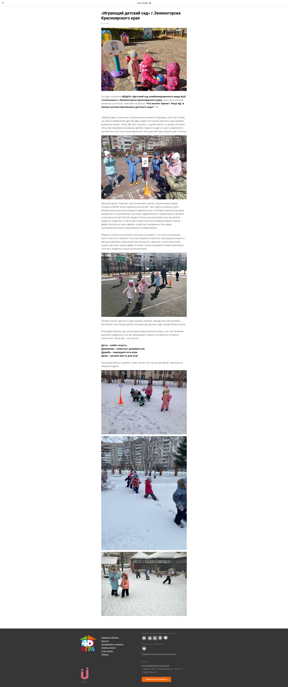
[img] (144, 638)
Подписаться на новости (156, 679)
